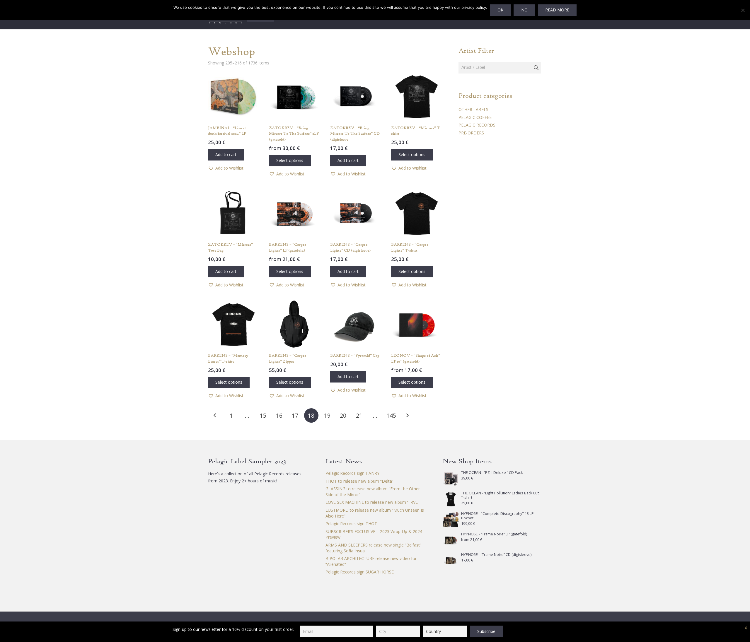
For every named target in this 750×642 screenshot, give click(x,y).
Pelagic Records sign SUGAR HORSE (359, 572)
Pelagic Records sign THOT (351, 523)
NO (524, 10)
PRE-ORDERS (471, 133)
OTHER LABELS (473, 109)
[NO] (743, 10)
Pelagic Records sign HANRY (352, 473)
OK (500, 10)
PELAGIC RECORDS (476, 125)
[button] (226, 154)
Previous (215, 415)
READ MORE (557, 10)
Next (407, 415)
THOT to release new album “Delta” (359, 481)
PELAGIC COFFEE (475, 117)
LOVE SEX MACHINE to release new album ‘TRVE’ (371, 502)
